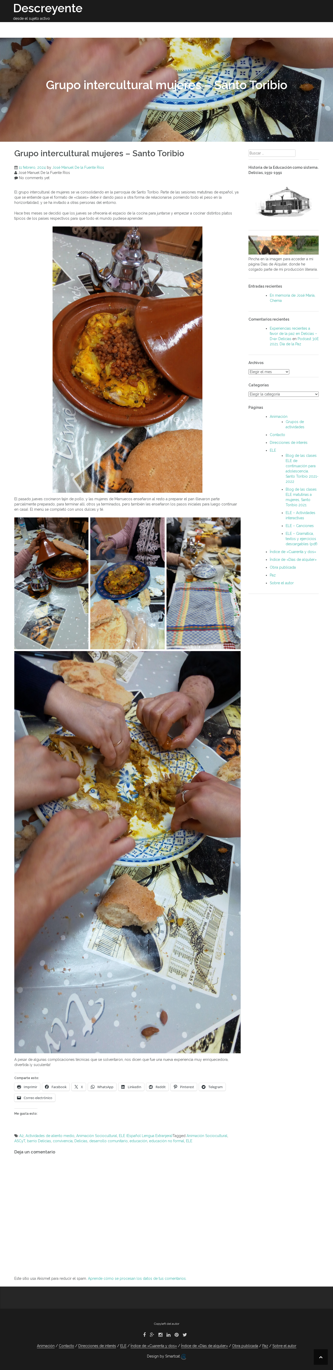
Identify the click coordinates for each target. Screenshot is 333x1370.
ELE (248, 28)
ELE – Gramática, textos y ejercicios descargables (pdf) (301, 538)
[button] (311, 29)
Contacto (292, 28)
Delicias (80, 1141)
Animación (226, 28)
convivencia (63, 1141)
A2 (21, 1136)
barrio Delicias (39, 1141)
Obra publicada (132, 28)
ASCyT (19, 1141)
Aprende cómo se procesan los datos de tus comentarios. (137, 1278)
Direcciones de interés (182, 28)
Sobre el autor (92, 28)
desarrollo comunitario (108, 1141)
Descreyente (47, 8)
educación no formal (166, 1141)
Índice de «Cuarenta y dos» (293, 552)
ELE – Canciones (300, 526)
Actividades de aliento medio (49, 1136)
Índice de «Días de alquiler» (293, 559)
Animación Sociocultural (96, 1136)
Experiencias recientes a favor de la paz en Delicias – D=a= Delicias (293, 333)
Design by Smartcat (164, 1356)
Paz (271, 28)
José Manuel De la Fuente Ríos (78, 167)
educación (138, 1141)
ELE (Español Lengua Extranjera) (145, 1136)
